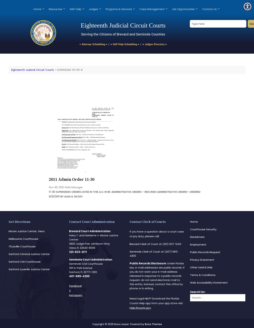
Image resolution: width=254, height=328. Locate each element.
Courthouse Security (203, 229)
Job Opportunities (183, 9)
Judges (93, 9)
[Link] (85, 83)
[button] (247, 6)
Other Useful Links (201, 267)
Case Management (151, 9)
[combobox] (218, 24)
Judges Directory (155, 44)
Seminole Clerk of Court (145, 251)
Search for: (197, 292)
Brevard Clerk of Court (144, 244)
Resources (55, 9)
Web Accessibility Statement (209, 282)
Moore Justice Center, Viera (26, 231)
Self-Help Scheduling (125, 44)
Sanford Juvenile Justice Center (29, 269)
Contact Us (209, 9)
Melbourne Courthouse (23, 239)
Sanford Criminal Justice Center (29, 254)
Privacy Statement (202, 260)
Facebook (75, 286)
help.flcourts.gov (140, 308)
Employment (198, 244)
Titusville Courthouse (22, 246)
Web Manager (74, 187)
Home (37, 9)
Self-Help (75, 9)
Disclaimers (197, 237)
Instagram (75, 295)
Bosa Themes (153, 324)
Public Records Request (205, 252)
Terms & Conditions (202, 275)
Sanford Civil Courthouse (25, 261)
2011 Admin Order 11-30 (71, 179)
